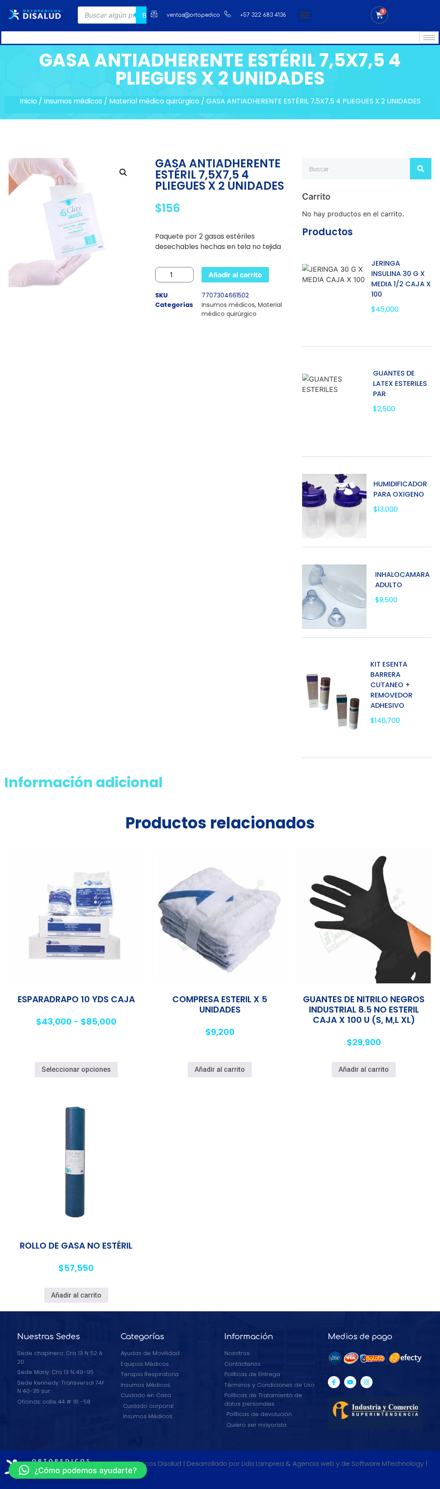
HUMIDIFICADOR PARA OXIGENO (400, 489)
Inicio (28, 101)
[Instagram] (367, 1382)
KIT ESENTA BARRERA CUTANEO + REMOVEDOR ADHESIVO (391, 684)
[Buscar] (420, 168)
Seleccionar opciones (76, 1069)
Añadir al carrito (235, 274)
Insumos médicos (73, 101)
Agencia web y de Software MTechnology (358, 1463)
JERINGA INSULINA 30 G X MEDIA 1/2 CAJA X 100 (401, 278)
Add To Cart (399, 328)
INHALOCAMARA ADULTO (402, 580)
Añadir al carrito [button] (220, 1069)
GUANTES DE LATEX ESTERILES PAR (400, 383)
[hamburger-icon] (429, 37)
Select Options (402, 433)
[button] (305, 15)
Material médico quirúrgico (154, 101)
